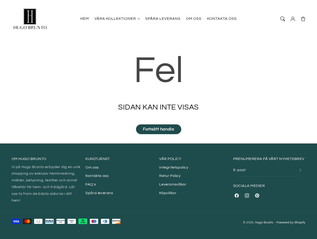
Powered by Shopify (290, 222)
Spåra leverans (99, 193)
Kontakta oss (97, 176)
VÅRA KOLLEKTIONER (115, 18)
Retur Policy (170, 176)
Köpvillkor (167, 193)
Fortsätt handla (158, 129)
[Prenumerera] (300, 170)
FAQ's (90, 184)
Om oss (92, 167)
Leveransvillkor (172, 184)
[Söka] (283, 19)
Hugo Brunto (264, 222)
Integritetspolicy (173, 167)
